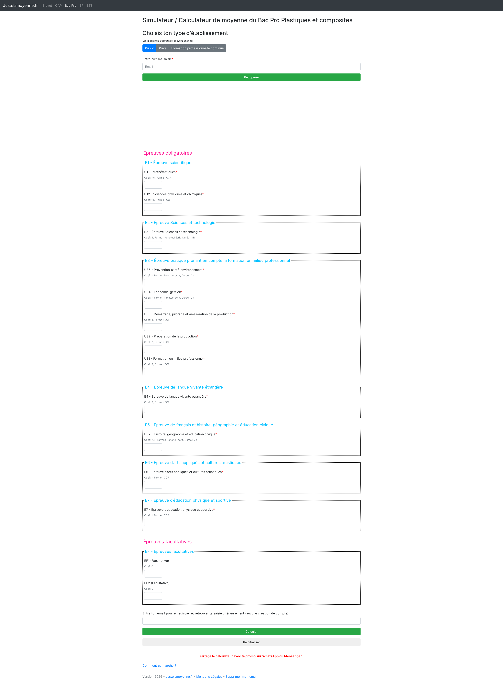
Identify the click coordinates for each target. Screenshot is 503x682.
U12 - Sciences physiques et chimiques (173, 194)
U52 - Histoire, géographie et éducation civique (179, 434)
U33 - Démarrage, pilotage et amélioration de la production (188, 314)
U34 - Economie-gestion (162, 292)
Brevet (47, 5)
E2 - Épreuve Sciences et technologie (172, 232)
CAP (58, 5)
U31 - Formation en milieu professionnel (173, 358)
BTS (90, 5)
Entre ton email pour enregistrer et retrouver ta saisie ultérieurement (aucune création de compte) (215, 613)
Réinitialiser (251, 642)
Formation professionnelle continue (197, 48)
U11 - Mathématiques (159, 172)
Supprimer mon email (241, 676)
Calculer (251, 631)
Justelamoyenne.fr (20, 5)
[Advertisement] (251, 118)
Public (149, 48)
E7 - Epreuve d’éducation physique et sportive (178, 510)
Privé (162, 48)
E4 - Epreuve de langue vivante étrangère (175, 396)
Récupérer (251, 77)
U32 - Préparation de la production (170, 336)
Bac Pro (71, 5)
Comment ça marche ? (159, 665)
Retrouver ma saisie (157, 59)
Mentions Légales (209, 676)
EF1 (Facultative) (156, 561)
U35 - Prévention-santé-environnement (173, 270)
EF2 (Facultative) (157, 583)
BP (82, 5)
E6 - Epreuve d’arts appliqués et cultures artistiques (183, 472)
